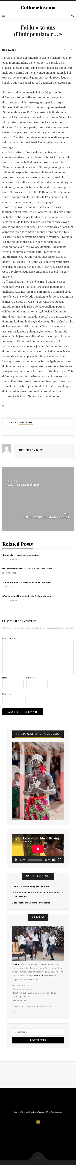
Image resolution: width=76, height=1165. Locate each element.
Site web (6, 694)
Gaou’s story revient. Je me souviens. (21, 555)
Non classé (9, 50)
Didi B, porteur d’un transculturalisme (31, 903)
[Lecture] (16, 860)
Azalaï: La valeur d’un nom (24, 484)
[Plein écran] (59, 860)
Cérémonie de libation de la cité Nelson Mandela (26, 596)
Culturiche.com (38, 7)
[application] (38, 848)
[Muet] (54, 860)
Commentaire (9, 638)
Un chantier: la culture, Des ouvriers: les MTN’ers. (27, 568)
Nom (5, 678)
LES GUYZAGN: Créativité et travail (46, 517)
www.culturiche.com (43, 975)
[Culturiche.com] (38, 1122)
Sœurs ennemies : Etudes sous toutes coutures (27, 582)
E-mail (30, 678)
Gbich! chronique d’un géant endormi (30, 886)
